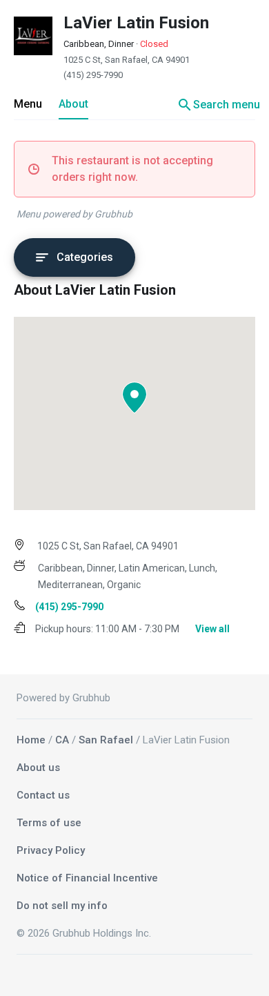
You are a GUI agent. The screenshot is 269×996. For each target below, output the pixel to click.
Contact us (43, 795)
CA (62, 740)
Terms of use (49, 823)
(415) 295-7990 (93, 75)
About (73, 103)
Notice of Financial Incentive (87, 878)
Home (31, 740)
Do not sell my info (62, 905)
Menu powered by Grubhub (74, 213)
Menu (28, 103)
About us (38, 767)
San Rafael (106, 740)
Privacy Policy (51, 850)
